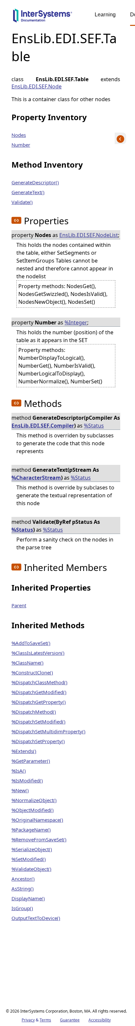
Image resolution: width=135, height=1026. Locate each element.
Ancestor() (23, 878)
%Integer (76, 322)
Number (20, 144)
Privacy (28, 1020)
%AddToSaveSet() (30, 643)
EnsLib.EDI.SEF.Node (36, 86)
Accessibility (99, 1020)
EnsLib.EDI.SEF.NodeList (88, 235)
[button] (16, 220)
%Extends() (23, 751)
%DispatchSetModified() (38, 721)
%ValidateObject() (31, 869)
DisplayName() (28, 898)
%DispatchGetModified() (39, 692)
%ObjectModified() (32, 810)
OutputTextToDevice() (35, 918)
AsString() (22, 888)
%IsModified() (27, 780)
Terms (45, 1020)
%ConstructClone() (32, 672)
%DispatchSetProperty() (38, 741)
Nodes (18, 135)
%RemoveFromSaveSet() (39, 839)
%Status (94, 425)
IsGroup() (22, 908)
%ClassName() (27, 662)
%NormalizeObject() (34, 800)
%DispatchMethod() (33, 711)
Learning (105, 14)
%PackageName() (31, 829)
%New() (20, 790)
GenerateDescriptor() (35, 182)
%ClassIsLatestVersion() (38, 653)
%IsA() (18, 770)
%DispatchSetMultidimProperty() (48, 731)
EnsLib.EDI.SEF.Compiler (42, 425)
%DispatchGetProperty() (38, 702)
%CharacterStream (36, 477)
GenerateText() (28, 192)
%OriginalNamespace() (37, 819)
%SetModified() (28, 859)
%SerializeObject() (31, 849)
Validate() (22, 202)
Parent (18, 605)
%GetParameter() (30, 761)
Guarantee (70, 1020)
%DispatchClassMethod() (39, 682)
